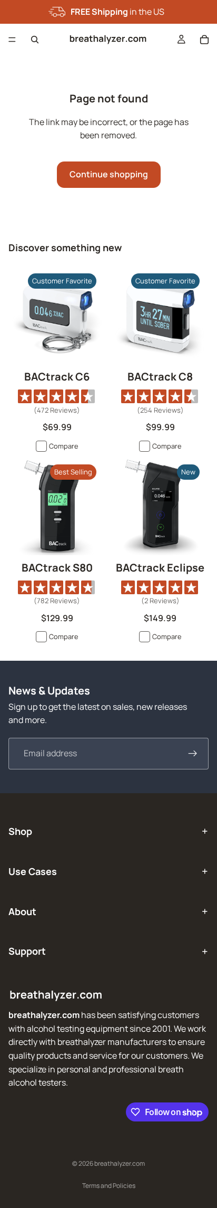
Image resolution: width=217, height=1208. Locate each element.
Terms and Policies (108, 1185)
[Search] (34, 39)
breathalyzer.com (119, 1163)
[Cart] (204, 39)
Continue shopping (109, 174)
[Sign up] (193, 754)
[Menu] (12, 39)
